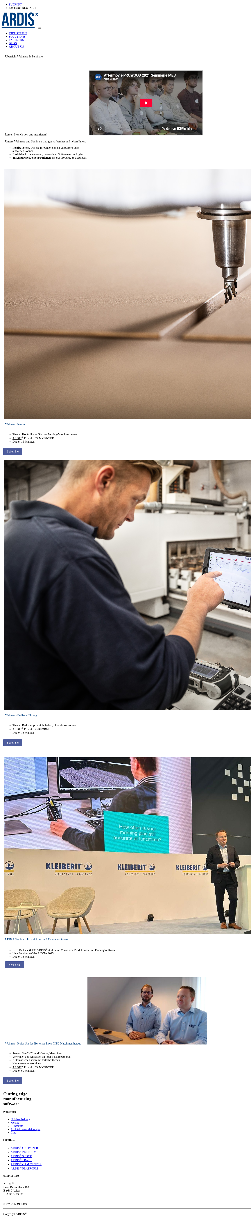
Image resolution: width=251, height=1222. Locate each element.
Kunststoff (17, 1125)
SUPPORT (15, 4)
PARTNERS (16, 39)
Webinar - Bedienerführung (21, 715)
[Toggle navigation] (39, 28)
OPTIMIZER (24, 1147)
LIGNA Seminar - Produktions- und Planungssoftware (36, 939)
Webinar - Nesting (15, 424)
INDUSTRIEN (18, 33)
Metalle (15, 1122)
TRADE (21, 1160)
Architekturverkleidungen (25, 1129)
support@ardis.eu (13, 1200)
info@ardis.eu (11, 1197)
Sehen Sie (13, 451)
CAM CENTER (26, 1164)
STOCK (21, 1156)
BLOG (13, 43)
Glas (13, 1132)
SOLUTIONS (17, 36)
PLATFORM (24, 1168)
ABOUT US (16, 46)
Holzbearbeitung (20, 1119)
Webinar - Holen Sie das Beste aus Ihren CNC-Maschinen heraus (43, 1043)
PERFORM (23, 1152)
